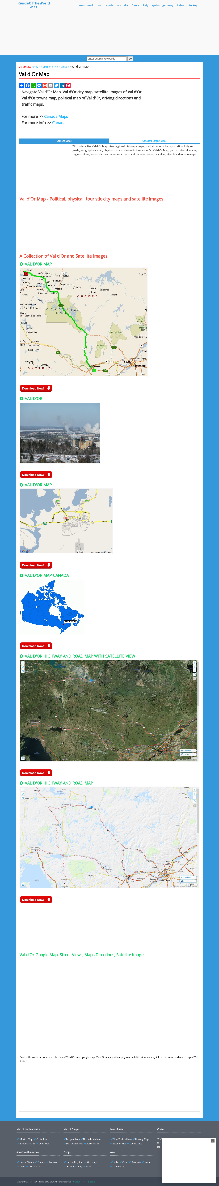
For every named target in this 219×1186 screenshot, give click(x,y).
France (70, 1166)
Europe (67, 1152)
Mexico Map (26, 1139)
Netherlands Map (92, 1139)
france (135, 5)
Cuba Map (44, 1143)
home (34, 66)
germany (167, 5)
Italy (80, 1166)
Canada (59, 122)
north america (49, 66)
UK (99, 5)
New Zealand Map (122, 1139)
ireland (181, 5)
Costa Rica (41, 1139)
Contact (161, 1129)
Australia (136, 1162)
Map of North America (28, 1129)
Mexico (53, 1162)
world (90, 5)
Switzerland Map (74, 1143)
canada (109, 5)
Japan (148, 1162)
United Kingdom (75, 1162)
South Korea (120, 1166)
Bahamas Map (27, 1143)
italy (145, 5)
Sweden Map (119, 1143)
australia (122, 5)
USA (81, 5)
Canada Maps (56, 116)
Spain (88, 1166)
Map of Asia (116, 1129)
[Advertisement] (109, 32)
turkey (193, 5)
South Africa (136, 1143)
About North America (28, 1152)
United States (27, 1162)
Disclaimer (92, 1182)
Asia (112, 1152)
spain (155, 5)
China (125, 1162)
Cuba (22, 1166)
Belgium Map (73, 1139)
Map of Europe (71, 1129)
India (116, 1162)
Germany (92, 1162)
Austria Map (92, 1143)
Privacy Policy (78, 1182)
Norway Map (142, 1139)
